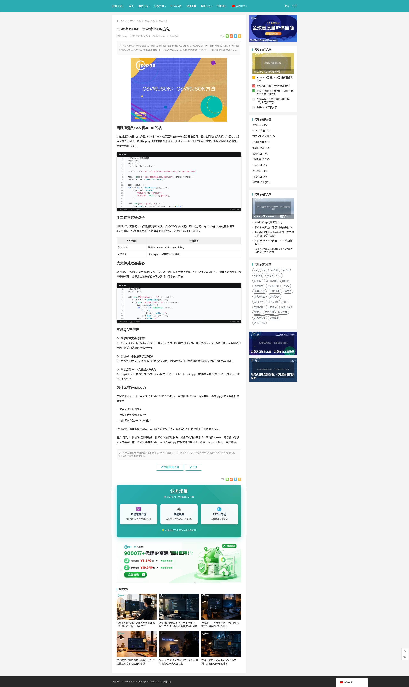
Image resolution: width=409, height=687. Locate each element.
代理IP (285, 280)
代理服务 (258, 286)
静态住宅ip (259, 323)
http (264, 270)
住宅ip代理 (259, 291)
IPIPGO (117, 6)
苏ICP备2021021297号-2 (150, 681)
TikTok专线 (176, 6)
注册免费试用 (171, 467)
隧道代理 (282, 312)
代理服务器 (258, 142)
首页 (131, 6)
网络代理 (257, 176)
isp (279, 275)
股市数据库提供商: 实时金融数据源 (273, 227)
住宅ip (286, 286)
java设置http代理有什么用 (268, 222)
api (255, 270)
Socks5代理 (272, 280)
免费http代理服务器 (266, 107)
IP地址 (270, 275)
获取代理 (159, 6)
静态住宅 (274, 317)
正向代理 (257, 165)
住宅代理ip (274, 291)
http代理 (274, 270)
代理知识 (221, 6)
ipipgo (125, 36)
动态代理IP (274, 296)
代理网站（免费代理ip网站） (268, 71)
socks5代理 (258, 130)
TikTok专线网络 (260, 136)
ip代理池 (258, 275)
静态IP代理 (258, 182)
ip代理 (130, 21)
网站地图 (167, 681)
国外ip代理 (258, 159)
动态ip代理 (259, 296)
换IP (285, 302)
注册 (294, 5)
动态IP (288, 291)
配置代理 (269, 312)
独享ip (257, 312)
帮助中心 (205, 6)
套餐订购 (143, 6)
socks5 (257, 280)
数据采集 (191, 6)
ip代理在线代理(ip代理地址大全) (273, 85)
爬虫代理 (257, 170)
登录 (287, 5)
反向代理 (257, 153)
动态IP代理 (258, 147)
